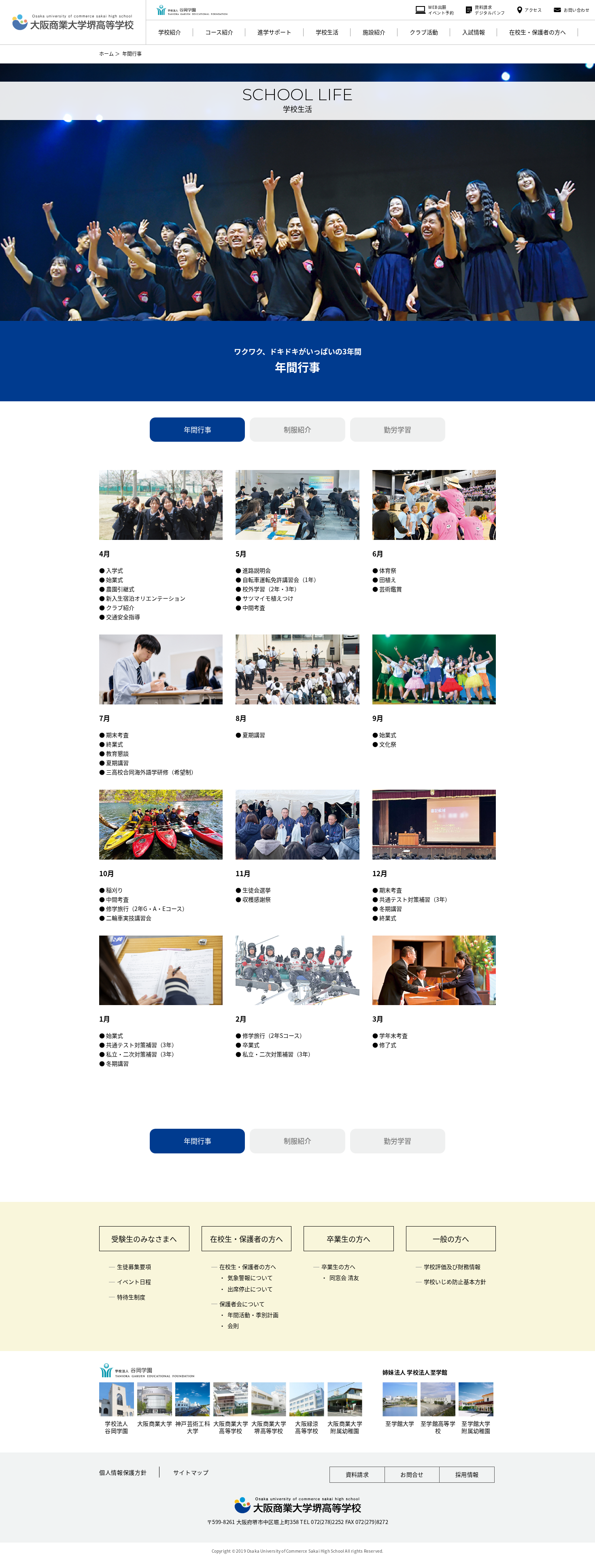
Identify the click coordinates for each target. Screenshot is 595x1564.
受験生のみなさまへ (144, 1238)
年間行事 (197, 429)
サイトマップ (191, 1472)
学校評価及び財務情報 (452, 1267)
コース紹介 (219, 32)
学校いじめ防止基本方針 (455, 1281)
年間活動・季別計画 (252, 1315)
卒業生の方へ (348, 1238)
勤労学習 (397, 429)
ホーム (106, 53)
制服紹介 (297, 429)
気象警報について (250, 1277)
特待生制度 (131, 1297)
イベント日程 (134, 1281)
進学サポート (274, 32)
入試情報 (473, 32)
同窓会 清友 (344, 1277)
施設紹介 (374, 32)
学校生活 (327, 32)
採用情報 (466, 1474)
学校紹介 (169, 32)
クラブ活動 (424, 32)
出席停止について (250, 1289)
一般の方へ (451, 1238)
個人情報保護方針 (123, 1472)
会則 (233, 1326)
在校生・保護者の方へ (246, 1238)
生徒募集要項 (134, 1267)
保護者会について (242, 1304)
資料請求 (357, 1474)
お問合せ (411, 1474)
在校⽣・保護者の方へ (537, 32)
